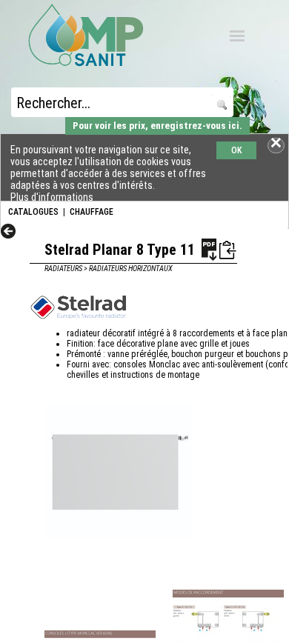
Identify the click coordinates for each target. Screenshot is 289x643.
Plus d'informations (51, 197)
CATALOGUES (33, 212)
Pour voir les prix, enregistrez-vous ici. (157, 125)
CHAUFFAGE (91, 212)
